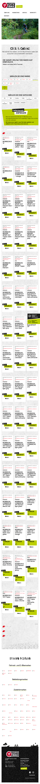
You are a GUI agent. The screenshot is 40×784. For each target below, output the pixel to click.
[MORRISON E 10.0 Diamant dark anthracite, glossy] (20, 559)
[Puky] (4, 83)
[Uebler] (34, 729)
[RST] (4, 719)
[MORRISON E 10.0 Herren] (32, 556)
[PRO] (10, 717)
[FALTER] (23, 79)
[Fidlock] (22, 704)
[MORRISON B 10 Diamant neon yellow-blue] (32, 140)
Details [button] (7, 153)
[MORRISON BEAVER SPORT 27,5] (8, 197)
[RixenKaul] (22, 717)
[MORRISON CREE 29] (20, 526)
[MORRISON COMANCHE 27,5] (32, 380)
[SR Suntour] (16, 723)
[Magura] (16, 711)
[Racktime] (16, 717)
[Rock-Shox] (28, 717)
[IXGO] (16, 670)
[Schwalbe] (10, 719)
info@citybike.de (11, 766)
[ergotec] (4, 704)
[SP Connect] (10, 723)
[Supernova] (28, 723)
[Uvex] (4, 735)
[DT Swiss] (22, 698)
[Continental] (10, 698)
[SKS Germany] (34, 720)
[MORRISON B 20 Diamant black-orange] (32, 169)
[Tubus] (28, 729)
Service (24, 12)
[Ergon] (34, 698)
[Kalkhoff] (22, 670)
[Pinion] (34, 711)
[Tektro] (4, 729)
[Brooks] (28, 695)
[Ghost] (29, 79)
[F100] (10, 704)
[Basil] (10, 695)
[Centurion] (4, 79)
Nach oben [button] (32, 775)
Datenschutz (32, 778)
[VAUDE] (16, 684)
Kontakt (6, 16)
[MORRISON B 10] (8, 138)
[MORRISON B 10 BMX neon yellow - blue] (20, 140)
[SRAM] (22, 723)
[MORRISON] (35, 79)
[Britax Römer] (22, 696)
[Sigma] (28, 719)
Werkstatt (33, 12)
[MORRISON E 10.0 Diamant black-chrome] (8, 558)
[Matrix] (22, 711)
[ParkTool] (28, 711)
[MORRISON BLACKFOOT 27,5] (32, 259)
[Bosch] (16, 695)
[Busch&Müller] (34, 696)
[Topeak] (22, 729)
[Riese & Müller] (10, 84)
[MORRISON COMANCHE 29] (32, 439)
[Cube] (16, 79)
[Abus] (4, 695)
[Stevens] (16, 83)
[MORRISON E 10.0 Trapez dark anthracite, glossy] (32, 594)
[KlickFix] (4, 711)
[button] (19, 5)
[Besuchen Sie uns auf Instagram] (33, 772)
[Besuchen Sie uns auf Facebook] (30, 772)
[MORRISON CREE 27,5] (32, 496)
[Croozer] (10, 79)
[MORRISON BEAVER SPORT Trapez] (20, 259)
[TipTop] (16, 729)
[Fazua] (16, 704)
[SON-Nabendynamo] (4, 724)
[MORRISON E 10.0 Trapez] (8, 592)
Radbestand (15, 12)
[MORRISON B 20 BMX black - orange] (20, 169)
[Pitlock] (4, 717)
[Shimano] (10, 684)
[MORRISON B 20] (8, 167)
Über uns (6, 12)
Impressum (27, 778)
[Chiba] (4, 684)
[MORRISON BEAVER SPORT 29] (20, 228)
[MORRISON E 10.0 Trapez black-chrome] (20, 594)
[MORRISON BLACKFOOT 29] (8, 349)
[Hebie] (28, 704)
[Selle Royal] (16, 719)
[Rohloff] (34, 717)
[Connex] (4, 698)
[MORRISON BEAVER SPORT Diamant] (8, 259)
